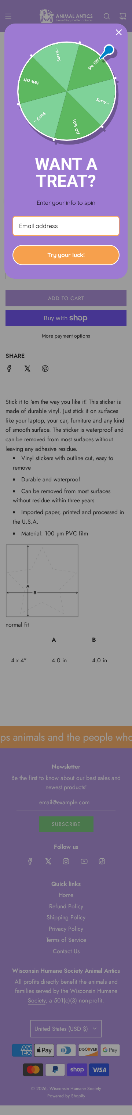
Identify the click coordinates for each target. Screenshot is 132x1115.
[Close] (119, 32)
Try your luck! (66, 255)
